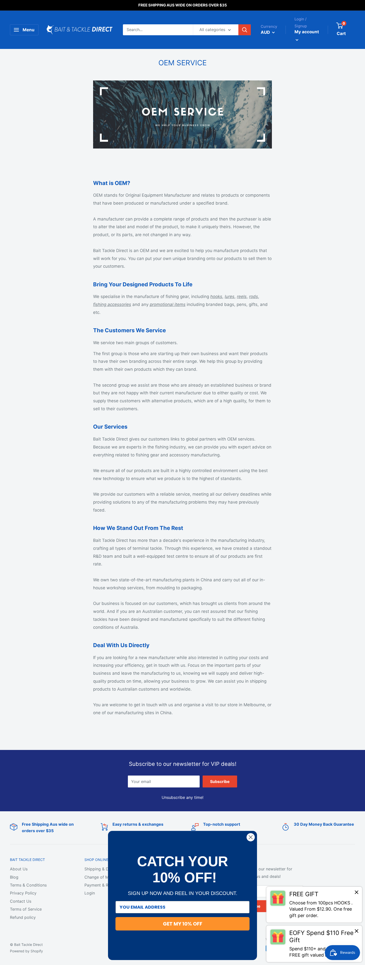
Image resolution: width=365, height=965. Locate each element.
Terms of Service (26, 909)
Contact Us (20, 901)
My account (306, 31)
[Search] (244, 29)
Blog (14, 877)
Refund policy (23, 917)
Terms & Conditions (28, 885)
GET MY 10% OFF (182, 923)
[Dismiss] (357, 893)
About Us (19, 868)
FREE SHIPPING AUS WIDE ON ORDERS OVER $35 (182, 5)
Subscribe (220, 781)
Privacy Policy (23, 893)
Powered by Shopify (26, 951)
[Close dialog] (250, 837)
